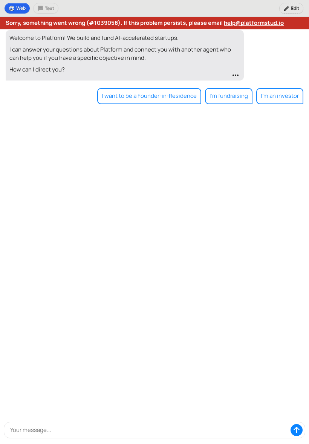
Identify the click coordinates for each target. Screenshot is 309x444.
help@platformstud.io (254, 23)
